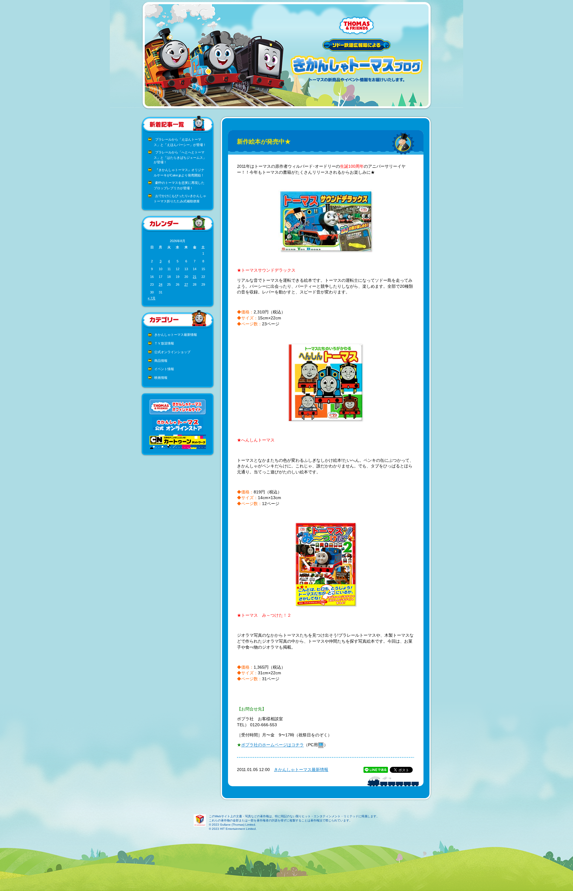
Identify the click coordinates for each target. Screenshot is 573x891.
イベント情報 (164, 369)
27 (186, 284)
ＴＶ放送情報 (164, 343)
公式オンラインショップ (172, 352)
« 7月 (151, 298)
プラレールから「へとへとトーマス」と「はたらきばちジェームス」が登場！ (180, 157)
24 (160, 284)
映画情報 (160, 377)
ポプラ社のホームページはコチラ (272, 745)
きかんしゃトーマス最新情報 (175, 334)
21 (194, 276)
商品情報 (160, 360)
